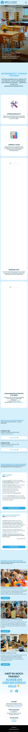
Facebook (14, 721)
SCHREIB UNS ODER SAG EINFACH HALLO (14, 683)
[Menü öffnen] (26, 2)
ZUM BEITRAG (6, 598)
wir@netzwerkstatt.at (17, 402)
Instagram (14, 719)
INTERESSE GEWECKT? (14, 508)
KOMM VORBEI (13, 437)
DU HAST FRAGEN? (14, 547)
